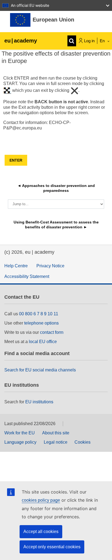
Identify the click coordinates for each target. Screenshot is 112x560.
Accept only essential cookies (51, 546)
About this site (55, 433)
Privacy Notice (50, 266)
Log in (89, 40)
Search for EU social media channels (40, 370)
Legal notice (55, 442)
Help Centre (16, 266)
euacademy (20, 41)
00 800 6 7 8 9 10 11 (38, 313)
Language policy (20, 442)
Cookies (82, 442)
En (103, 40)
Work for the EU (19, 433)
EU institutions (39, 401)
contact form (51, 332)
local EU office (43, 341)
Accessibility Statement (26, 276)
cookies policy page (41, 500)
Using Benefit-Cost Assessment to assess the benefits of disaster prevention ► (57, 224)
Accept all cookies (40, 531)
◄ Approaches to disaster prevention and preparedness (56, 188)
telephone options (41, 323)
